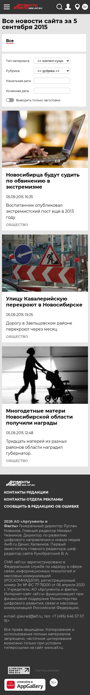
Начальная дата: (19, 81)
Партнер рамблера (47, 670)
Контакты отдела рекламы (33, 499)
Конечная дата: (18, 91)
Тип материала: (18, 61)
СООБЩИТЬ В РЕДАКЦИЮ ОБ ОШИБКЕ (41, 506)
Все (10, 40)
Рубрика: (13, 71)
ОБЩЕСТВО (17, 224)
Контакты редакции (26, 492)
